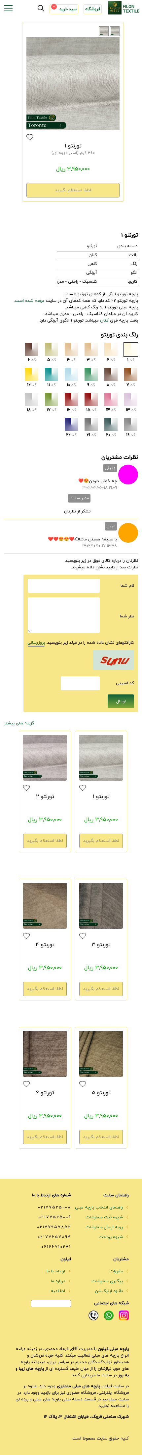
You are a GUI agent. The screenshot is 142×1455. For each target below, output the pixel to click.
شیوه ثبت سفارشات (105, 1217)
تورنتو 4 (45, 945)
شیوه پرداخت (111, 1237)
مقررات (117, 1271)
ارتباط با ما (56, 1271)
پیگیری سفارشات (107, 1281)
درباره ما (58, 1281)
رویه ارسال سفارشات (105, 1227)
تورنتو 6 (45, 1093)
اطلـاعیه (58, 1291)
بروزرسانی (36, 643)
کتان (104, 321)
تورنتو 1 (73, 146)
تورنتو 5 (101, 1093)
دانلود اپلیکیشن (109, 1291)
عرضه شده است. (29, 301)
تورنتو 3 (101, 945)
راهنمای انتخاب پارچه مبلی (99, 1207)
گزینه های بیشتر (19, 723)
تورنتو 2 (45, 797)
